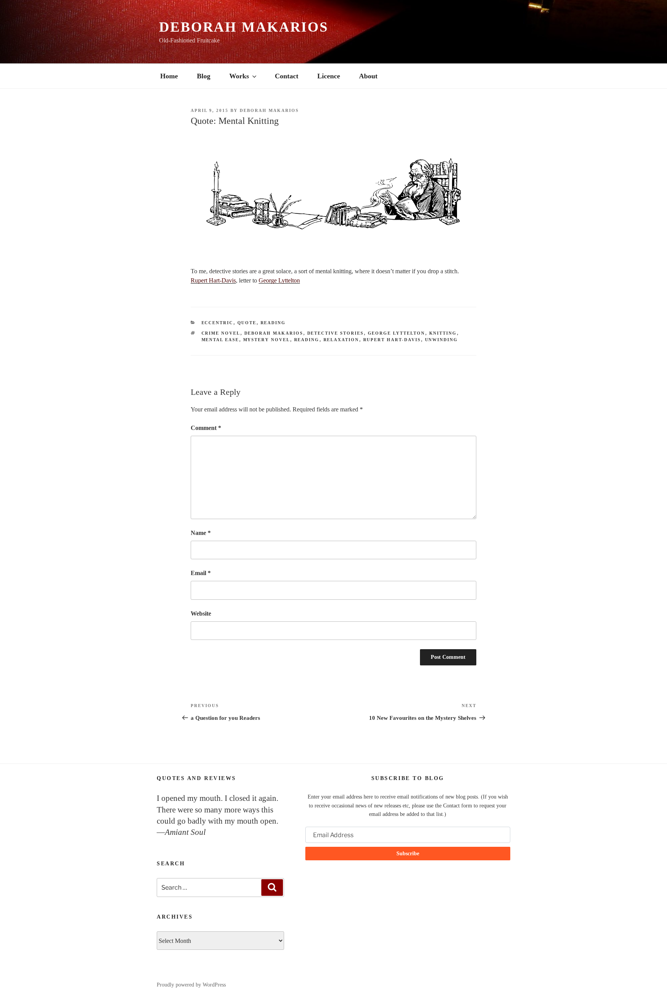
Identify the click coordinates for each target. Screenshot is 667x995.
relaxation (341, 339)
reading (307, 339)
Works (239, 76)
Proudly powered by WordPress (191, 985)
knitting (443, 333)
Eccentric (217, 322)
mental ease (220, 339)
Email (201, 573)
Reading (273, 322)
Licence (328, 76)
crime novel (220, 333)
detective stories (335, 333)
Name (201, 533)
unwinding (441, 339)
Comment (206, 428)
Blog (203, 76)
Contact (286, 76)
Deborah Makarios (243, 27)
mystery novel (266, 339)
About (368, 76)
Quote (247, 322)
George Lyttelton (279, 280)
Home (169, 76)
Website (201, 613)
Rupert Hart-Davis (213, 280)
